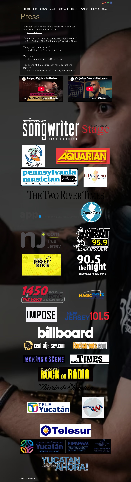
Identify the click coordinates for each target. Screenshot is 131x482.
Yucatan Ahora (34, 32)
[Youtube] (105, 3)
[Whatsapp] (108, 3)
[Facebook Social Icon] (111, 3)
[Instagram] (103, 3)
